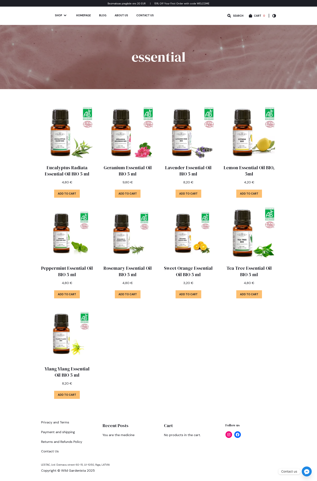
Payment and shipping (58, 432)
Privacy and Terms (55, 422)
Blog (102, 15)
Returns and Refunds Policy (61, 442)
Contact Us (145, 15)
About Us (121, 15)
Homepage (83, 15)
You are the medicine (118, 435)
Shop (58, 15)
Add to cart (67, 193)
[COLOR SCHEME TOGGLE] (272, 16)
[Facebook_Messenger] (307, 471)
